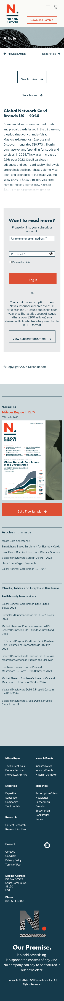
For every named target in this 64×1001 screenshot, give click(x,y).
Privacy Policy (13, 860)
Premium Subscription (43, 808)
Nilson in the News (46, 774)
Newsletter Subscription (43, 799)
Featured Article (14, 770)
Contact (10, 851)
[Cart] (55, 7)
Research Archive (15, 829)
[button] (48, 7)
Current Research (15, 824)
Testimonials (12, 806)
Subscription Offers (47, 793)
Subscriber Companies (11, 799)
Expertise (10, 793)
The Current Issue (15, 765)
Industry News (44, 765)
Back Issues (42, 814)
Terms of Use (12, 864)
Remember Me (21, 262)
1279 (31, 412)
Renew (40, 819)
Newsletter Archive (16, 774)
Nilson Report (14, 412)
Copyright (10, 855)
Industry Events (44, 770)
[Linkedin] (47, 845)
